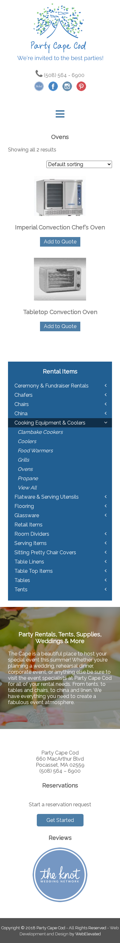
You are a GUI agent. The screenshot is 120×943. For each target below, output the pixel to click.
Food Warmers (35, 451)
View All (27, 488)
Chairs (21, 404)
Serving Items (30, 543)
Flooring (24, 506)
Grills (23, 460)
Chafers (23, 395)
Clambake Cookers (40, 432)
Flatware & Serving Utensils (46, 497)
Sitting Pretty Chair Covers (45, 552)
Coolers (27, 441)
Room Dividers (31, 534)
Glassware (26, 515)
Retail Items (28, 525)
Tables (22, 580)
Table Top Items (33, 571)
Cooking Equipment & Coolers (49, 423)
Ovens (25, 469)
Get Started (60, 820)
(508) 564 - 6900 (63, 75)
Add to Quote (60, 242)
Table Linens (29, 562)
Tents (21, 589)
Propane (28, 478)
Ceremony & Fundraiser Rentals (51, 386)
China (21, 413)
